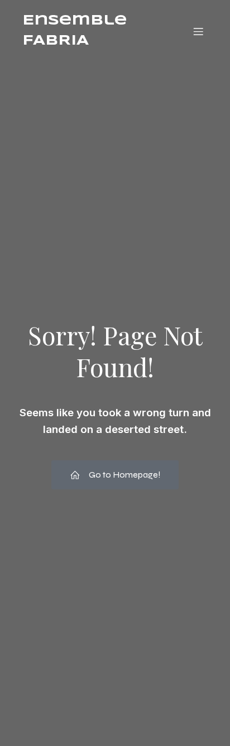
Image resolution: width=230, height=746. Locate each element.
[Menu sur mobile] (198, 31)
